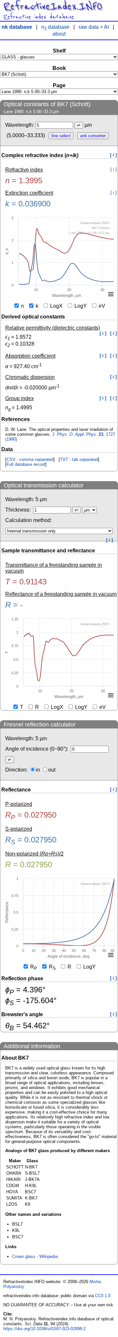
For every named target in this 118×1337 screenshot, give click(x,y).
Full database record (26, 464)
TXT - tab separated (79, 459)
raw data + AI (94, 27)
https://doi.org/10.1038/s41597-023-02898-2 (44, 1328)
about (59, 34)
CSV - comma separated (30, 459)
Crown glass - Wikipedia (35, 1256)
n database (55, 27)
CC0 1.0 (102, 1295)
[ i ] (113, 155)
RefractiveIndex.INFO (52, 6)
